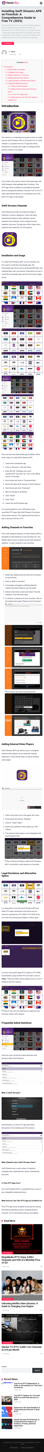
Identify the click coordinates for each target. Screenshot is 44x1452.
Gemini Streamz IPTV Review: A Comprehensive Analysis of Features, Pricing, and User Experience (26, 1423)
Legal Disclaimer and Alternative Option (20, 81)
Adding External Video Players (17, 78)
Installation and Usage (14, 72)
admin (13, 52)
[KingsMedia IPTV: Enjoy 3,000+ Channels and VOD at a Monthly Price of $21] (22, 1239)
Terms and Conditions (27, 1447)
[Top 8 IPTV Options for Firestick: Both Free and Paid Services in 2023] (7, 1404)
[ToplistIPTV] (10, 3)
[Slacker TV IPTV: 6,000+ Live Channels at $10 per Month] (22, 1329)
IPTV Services (8, 43)
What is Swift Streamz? (18, 86)
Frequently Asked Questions (16, 83)
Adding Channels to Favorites (17, 75)
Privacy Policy (14, 1447)
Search (4, 1367)
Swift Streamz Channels (15, 70)
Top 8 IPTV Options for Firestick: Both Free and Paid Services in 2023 (27, 1398)
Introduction (8, 67)
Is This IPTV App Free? (18, 94)
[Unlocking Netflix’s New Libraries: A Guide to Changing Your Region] (22, 1285)
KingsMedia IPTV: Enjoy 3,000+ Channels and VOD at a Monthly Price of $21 (21, 1260)
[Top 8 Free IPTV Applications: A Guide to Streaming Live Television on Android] (8, 1382)
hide (25, 62)
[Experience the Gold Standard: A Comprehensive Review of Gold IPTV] (7, 1417)
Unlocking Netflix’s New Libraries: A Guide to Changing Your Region (20, 1305)
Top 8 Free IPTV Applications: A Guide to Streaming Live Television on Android (28, 1385)
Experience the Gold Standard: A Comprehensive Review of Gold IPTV (27, 1410)
